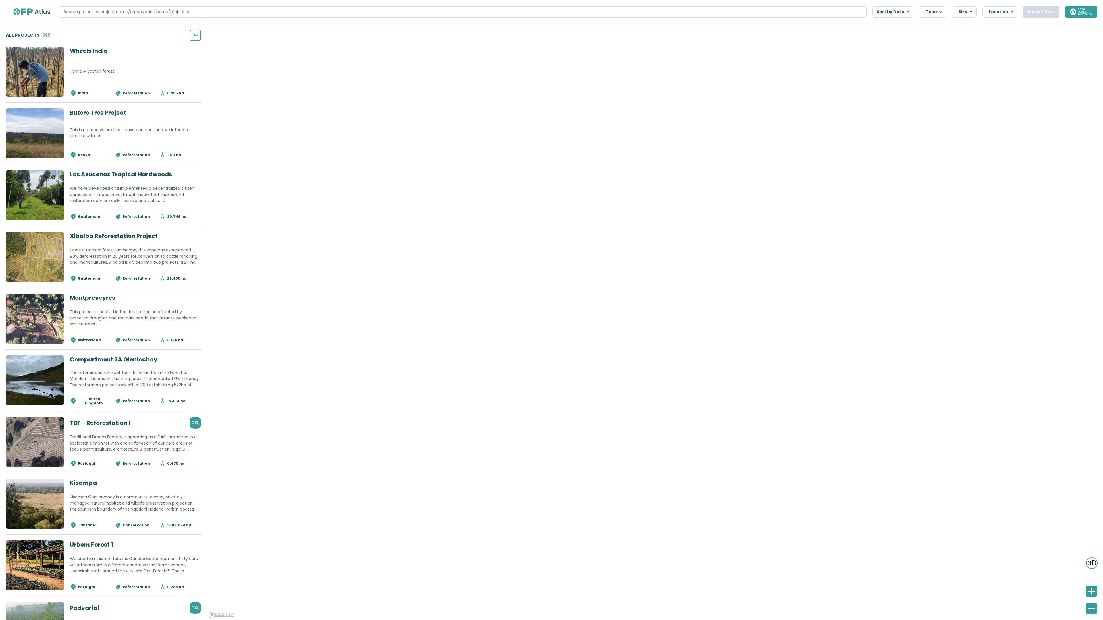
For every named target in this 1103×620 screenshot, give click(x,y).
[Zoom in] (1091, 591)
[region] (655, 322)
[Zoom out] (1091, 608)
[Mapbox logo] (221, 615)
